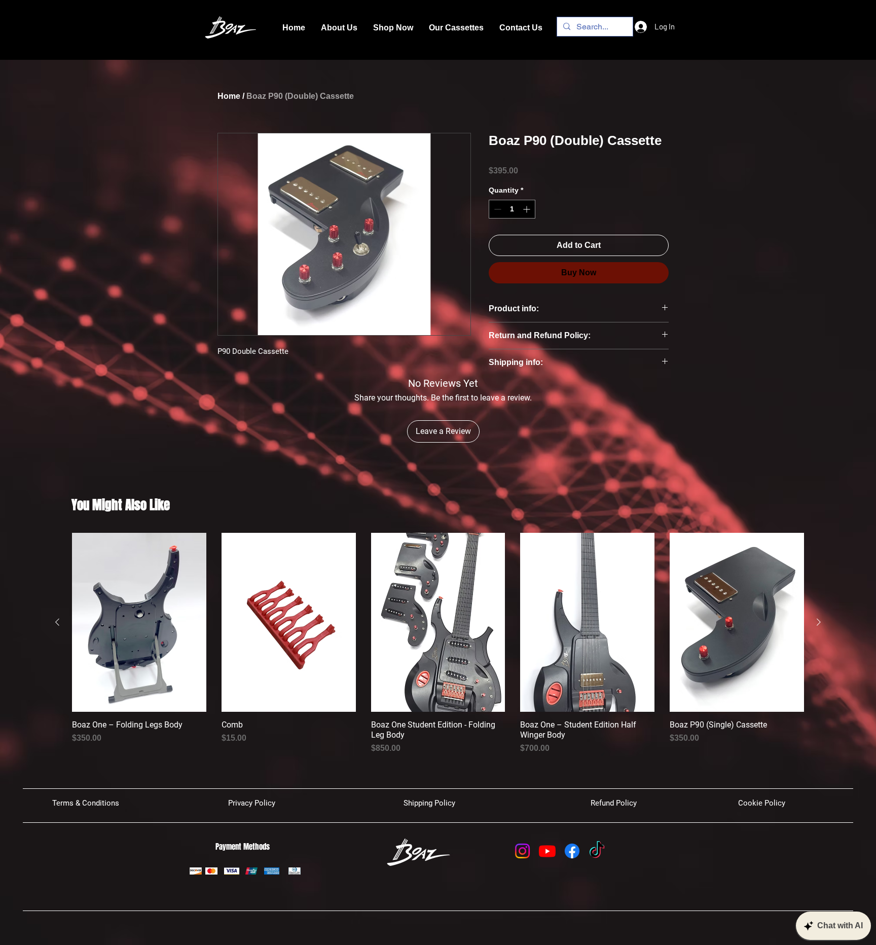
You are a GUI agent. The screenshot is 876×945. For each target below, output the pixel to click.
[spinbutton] (512, 209)
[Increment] (527, 209)
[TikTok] (597, 851)
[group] (438, 643)
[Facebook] (572, 851)
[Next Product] (819, 622)
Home (228, 96)
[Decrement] (496, 209)
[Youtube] (547, 851)
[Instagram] (522, 851)
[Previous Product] (57, 622)
